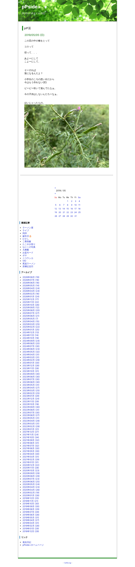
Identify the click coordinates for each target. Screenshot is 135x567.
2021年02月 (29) (31, 459)
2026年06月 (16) (31, 282)
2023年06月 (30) (31, 382)
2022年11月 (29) (31, 401)
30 (71, 216)
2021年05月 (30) (31, 451)
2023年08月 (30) (31, 376)
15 (68, 208)
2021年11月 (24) (31, 434)
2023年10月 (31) (31, 371)
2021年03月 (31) (31, 456)
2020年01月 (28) (31, 495)
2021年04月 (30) (31, 454)
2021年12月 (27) (31, 431)
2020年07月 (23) (31, 478)
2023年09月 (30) (31, 374)
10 (75, 205)
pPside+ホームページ (33, 545)
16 (72, 208)
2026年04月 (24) (31, 288)
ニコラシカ (28, 258)
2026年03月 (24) (31, 291)
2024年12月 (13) (31, 332)
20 (60, 212)
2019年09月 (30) (31, 506)
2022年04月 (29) (31, 420)
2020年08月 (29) (31, 476)
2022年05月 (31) (31, 418)
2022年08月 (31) (31, 409)
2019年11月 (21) (30, 501)
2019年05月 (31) (31, 517)
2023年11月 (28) (31, 368)
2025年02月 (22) (31, 326)
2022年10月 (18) (31, 404)
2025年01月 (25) (31, 329)
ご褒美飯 (27, 241)
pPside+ (31, 7)
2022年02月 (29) (31, 426)
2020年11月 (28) (31, 467)
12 (56, 208)
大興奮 (26, 249)
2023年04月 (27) (31, 387)
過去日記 (27, 542)
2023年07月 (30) (31, 379)
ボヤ (25, 255)
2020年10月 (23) (31, 470)
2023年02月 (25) (31, 393)
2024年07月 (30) (31, 346)
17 (75, 208)
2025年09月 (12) (31, 307)
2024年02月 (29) (31, 360)
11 (79, 205)
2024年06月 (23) (31, 349)
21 (64, 212)
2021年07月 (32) (31, 445)
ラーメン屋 (28, 227)
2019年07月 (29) (31, 512)
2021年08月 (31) (31, 443)
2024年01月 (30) (31, 362)
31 (75, 216)
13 (60, 208)
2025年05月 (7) (30, 318)
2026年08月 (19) (31, 277)
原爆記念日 (28, 266)
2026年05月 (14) (31, 285)
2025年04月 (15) (31, 321)
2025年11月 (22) (31, 302)
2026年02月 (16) (31, 293)
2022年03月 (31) (31, 423)
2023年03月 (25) (31, 390)
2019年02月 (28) (31, 525)
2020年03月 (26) (31, 489)
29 (68, 216)
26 (56, 216)
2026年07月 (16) (31, 280)
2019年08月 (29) (31, 509)
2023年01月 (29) (31, 396)
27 (60, 216)
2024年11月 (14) (31, 335)
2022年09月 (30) (31, 407)
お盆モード (28, 252)
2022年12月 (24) (31, 398)
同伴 (25, 233)
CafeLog (67, 563)
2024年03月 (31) (31, 357)
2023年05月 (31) (31, 385)
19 (56, 212)
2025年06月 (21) (31, 315)
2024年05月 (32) (31, 351)
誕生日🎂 (27, 236)
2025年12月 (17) (31, 299)
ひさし (26, 238)
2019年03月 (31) (31, 523)
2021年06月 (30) (31, 448)
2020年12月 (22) (31, 465)
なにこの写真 (29, 247)
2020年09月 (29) (31, 473)
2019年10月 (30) (31, 503)
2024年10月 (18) (31, 338)
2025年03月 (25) (31, 324)
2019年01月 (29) (31, 528)
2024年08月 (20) (31, 343)
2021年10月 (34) (31, 437)
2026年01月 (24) (31, 296)
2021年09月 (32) (31, 440)
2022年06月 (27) (31, 415)
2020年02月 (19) (31, 492)
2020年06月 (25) (31, 481)
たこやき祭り (29, 244)
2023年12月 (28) (31, 365)
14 (64, 208)
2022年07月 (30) (31, 412)
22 (68, 212)
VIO (24, 260)
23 (71, 212)
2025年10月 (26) (31, 305)
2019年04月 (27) (31, 520)
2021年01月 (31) (31, 462)
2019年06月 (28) (31, 514)
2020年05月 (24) (31, 484)
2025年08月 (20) (31, 310)
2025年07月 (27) (31, 313)
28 (64, 216)
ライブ (26, 230)
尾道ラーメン (29, 263)
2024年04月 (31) (31, 354)
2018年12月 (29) (31, 531)
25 (79, 212)
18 (79, 208)
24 (75, 212)
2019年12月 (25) (31, 498)
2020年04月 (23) (31, 487)
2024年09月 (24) (31, 340)
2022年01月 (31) (31, 429)
